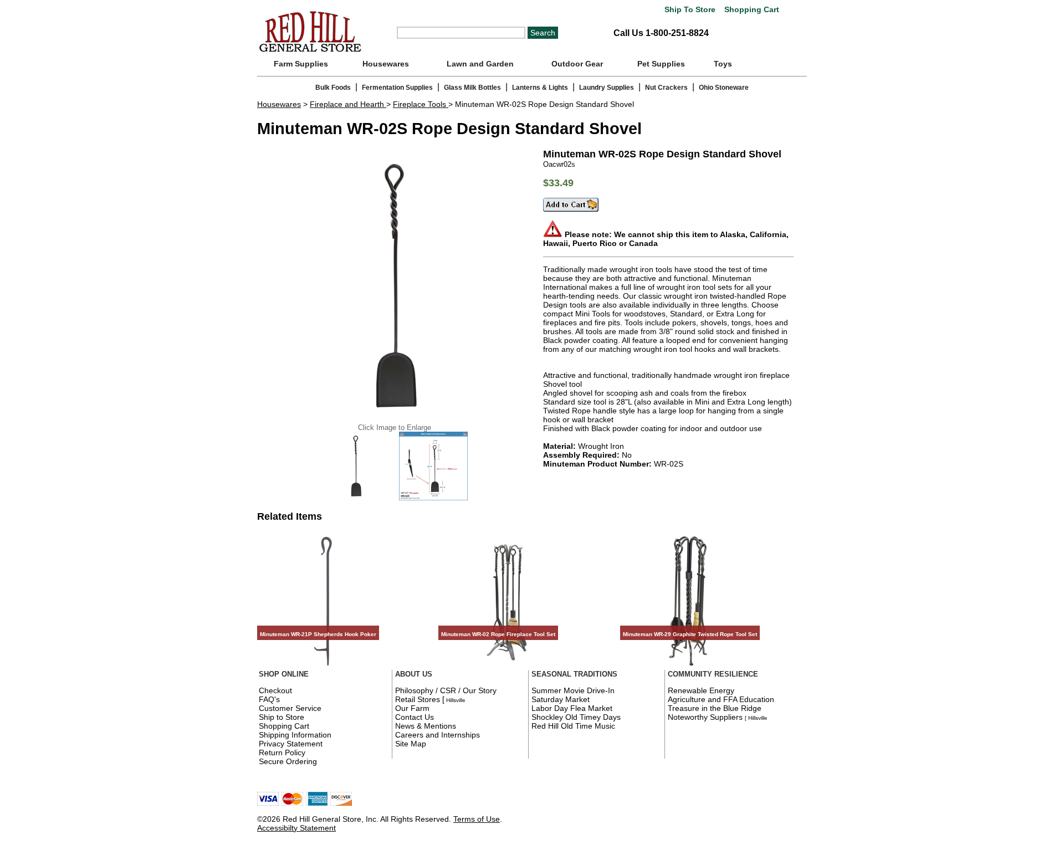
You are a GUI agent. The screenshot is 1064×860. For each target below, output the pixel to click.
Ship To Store (689, 10)
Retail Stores (417, 699)
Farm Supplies (301, 63)
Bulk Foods (333, 87)
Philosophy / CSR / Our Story (446, 690)
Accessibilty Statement (296, 827)
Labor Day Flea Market (571, 708)
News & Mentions (425, 725)
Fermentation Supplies (397, 87)
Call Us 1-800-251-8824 (661, 33)
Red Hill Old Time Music (573, 725)
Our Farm (412, 708)
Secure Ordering (288, 761)
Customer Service (290, 708)
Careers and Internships (437, 734)
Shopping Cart (750, 10)
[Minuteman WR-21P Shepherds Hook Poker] (326, 667)
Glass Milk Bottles (472, 87)
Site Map (410, 743)
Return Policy (282, 752)
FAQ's (269, 699)
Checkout (275, 690)
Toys (723, 63)
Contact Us (414, 717)
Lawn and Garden (480, 63)
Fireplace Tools (420, 104)
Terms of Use (476, 819)
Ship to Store (281, 717)
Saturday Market (560, 699)
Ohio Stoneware (724, 87)
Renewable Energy (701, 690)
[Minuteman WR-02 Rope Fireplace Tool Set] (507, 667)
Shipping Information (295, 734)
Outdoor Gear (577, 63)
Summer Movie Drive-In (573, 690)
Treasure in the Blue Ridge (714, 708)
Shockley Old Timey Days (576, 717)
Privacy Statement (291, 743)
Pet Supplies (661, 63)
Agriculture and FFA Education (721, 699)
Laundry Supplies (606, 87)
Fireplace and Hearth (348, 104)
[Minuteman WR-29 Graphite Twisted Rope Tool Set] (689, 667)
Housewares (385, 63)
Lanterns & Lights (540, 87)
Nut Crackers (666, 87)
